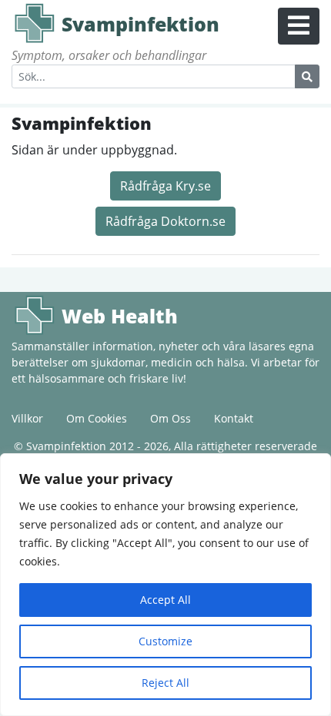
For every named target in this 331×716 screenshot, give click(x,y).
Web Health (35, 315)
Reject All (165, 682)
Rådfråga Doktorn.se (165, 221)
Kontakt (233, 418)
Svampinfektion (35, 23)
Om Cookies (96, 418)
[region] (165, 584)
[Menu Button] (298, 26)
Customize (165, 641)
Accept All (165, 599)
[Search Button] (307, 76)
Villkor (27, 418)
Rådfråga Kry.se (165, 185)
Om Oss (170, 418)
